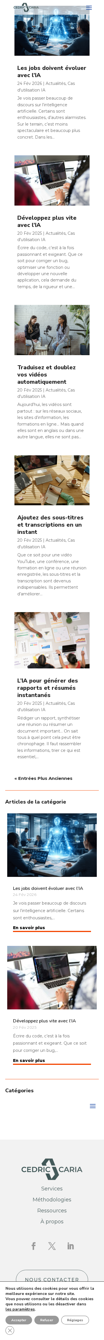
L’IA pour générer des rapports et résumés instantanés (47, 688)
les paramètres (20, 1309)
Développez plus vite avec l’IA (47, 221)
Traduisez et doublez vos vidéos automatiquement (46, 375)
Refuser (46, 1320)
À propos (52, 1221)
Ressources (52, 1210)
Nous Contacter (52, 1280)
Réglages (75, 1320)
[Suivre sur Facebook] (33, 1246)
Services (52, 1189)
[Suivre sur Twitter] (52, 1246)
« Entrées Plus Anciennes (43, 778)
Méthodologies (52, 1200)
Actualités (56, 83)
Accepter (18, 1320)
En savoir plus (29, 927)
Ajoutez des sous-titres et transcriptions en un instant (50, 525)
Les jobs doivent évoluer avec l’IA (51, 71)
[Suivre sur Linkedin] (70, 1246)
